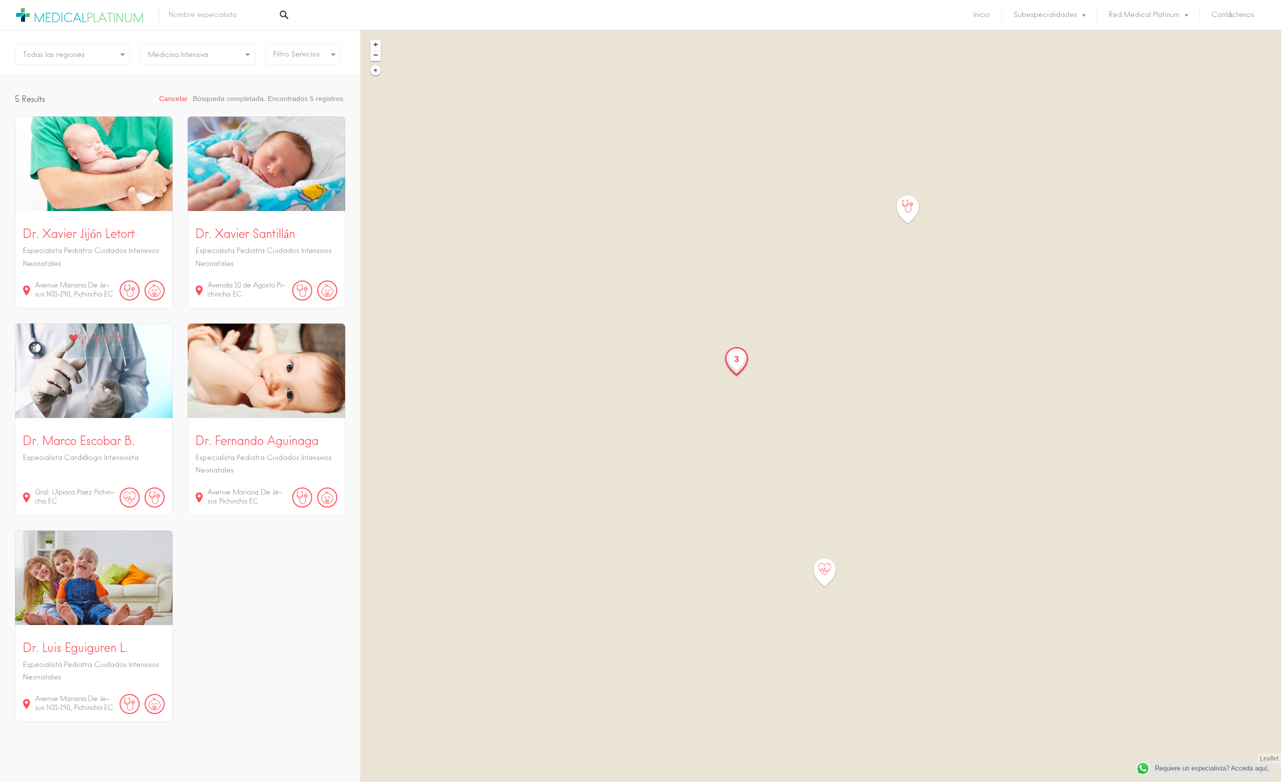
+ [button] (375, 44)
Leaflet (1269, 758)
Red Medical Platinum (1144, 15)
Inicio (981, 15)
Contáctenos (1232, 15)
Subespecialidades (1045, 15)
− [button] (375, 55)
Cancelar (173, 98)
